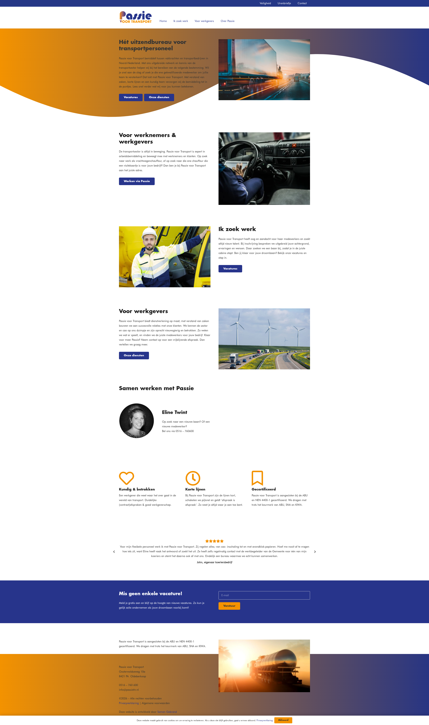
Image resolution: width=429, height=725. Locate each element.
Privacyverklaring (129, 703)
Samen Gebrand (167, 711)
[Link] (135, 17)
